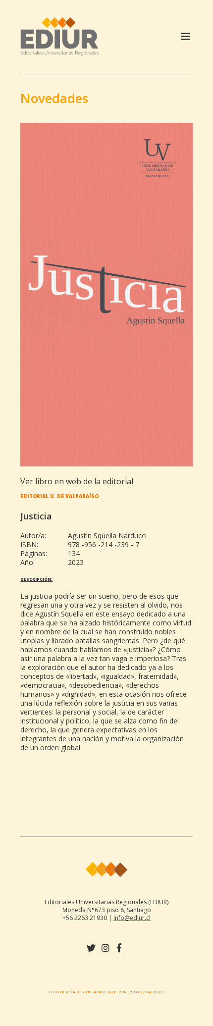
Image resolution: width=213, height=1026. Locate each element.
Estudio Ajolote (146, 991)
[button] (185, 36)
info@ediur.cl (132, 918)
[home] (98, 36)
